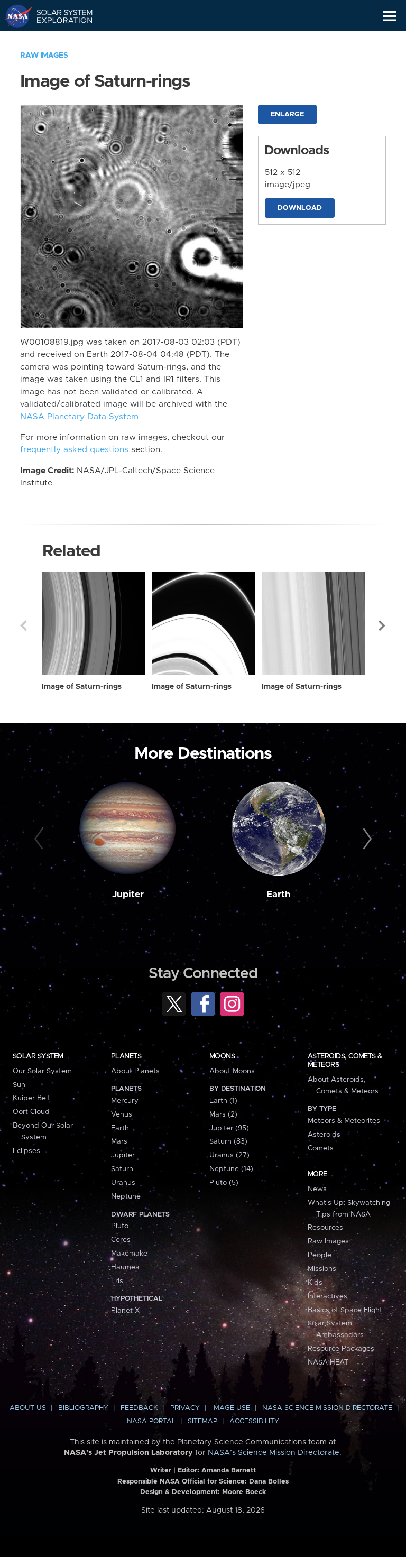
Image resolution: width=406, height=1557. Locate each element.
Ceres (121, 1239)
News (317, 1189)
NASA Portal (151, 1421)
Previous (23, 625)
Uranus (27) (229, 1155)
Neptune (126, 1196)
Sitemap (202, 1421)
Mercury (125, 1100)
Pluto (119, 1226)
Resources (325, 1227)
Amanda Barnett (228, 1470)
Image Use (231, 1408)
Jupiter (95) (229, 1128)
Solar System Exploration (58, 16)
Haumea (125, 1267)
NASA (14, 16)
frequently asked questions (74, 450)
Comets (321, 1148)
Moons (222, 1056)
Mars (119, 1141)
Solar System (38, 1056)
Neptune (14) (231, 1169)
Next (383, 625)
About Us (28, 1408)
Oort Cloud (31, 1112)
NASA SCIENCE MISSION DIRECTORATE (327, 1408)
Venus (121, 1114)
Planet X (125, 1310)
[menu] (390, 16)
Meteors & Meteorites (344, 1121)
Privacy (185, 1408)
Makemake (129, 1253)
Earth (278, 894)
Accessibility (254, 1421)
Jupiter (128, 894)
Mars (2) (223, 1114)
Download (300, 208)
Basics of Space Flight (345, 1310)
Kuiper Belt (31, 1098)
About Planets (135, 1071)
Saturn (122, 1169)
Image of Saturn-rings (82, 686)
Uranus (123, 1182)
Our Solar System (42, 1071)
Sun (19, 1085)
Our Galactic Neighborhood (58, 40)
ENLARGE (287, 114)
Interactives (327, 1296)
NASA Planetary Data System (79, 417)
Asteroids (324, 1134)
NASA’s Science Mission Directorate (273, 1453)
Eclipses (26, 1151)
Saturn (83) (228, 1141)
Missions (322, 1269)
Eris (117, 1281)
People (319, 1255)
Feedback (139, 1408)
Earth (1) (223, 1100)
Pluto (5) (223, 1182)
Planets (126, 1056)
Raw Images (44, 55)
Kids (315, 1282)
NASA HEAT (328, 1362)
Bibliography (83, 1408)
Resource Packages (341, 1348)
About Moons (232, 1071)
